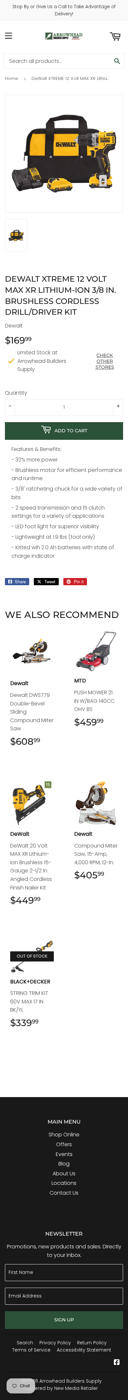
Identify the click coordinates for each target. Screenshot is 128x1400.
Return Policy (92, 1342)
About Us (64, 1173)
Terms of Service (31, 1350)
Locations (64, 1183)
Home (11, 78)
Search (25, 1342)
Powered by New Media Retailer (61, 1388)
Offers (64, 1144)
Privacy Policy (55, 1342)
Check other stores (105, 361)
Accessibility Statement (84, 1350)
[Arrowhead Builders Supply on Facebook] (117, 1363)
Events (64, 1154)
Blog (64, 1163)
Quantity (16, 393)
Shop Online (64, 1134)
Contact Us (64, 1193)
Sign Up (64, 1320)
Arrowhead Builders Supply (70, 1381)
